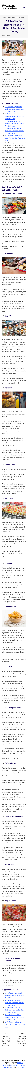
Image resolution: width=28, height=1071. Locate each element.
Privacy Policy (9, 1067)
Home (4, 17)
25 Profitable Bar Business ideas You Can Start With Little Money (15, 138)
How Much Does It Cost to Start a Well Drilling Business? (7, 1039)
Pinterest (22, 1065)
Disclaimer (20, 1067)
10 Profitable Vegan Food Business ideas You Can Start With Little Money (14, 109)
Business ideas (12, 17)
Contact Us (13, 1065)
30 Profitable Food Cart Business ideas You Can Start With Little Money (14, 116)
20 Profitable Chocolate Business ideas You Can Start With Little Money (14, 123)
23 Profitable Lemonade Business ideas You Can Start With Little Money (14, 131)
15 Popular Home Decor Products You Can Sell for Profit (21, 1039)
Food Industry (21, 17)
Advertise (6, 1065)
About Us (20, 1063)
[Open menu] (24, 7)
